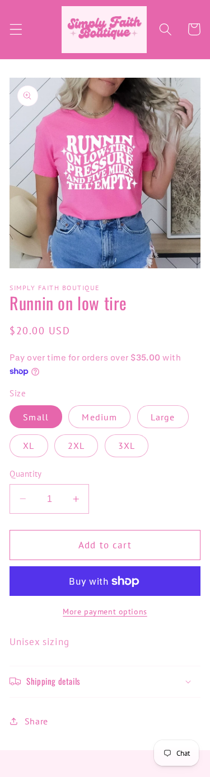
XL (28, 445)
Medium (99, 417)
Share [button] (36, 721)
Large (163, 417)
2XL (76, 445)
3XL (126, 445)
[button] (16, 29)
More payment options (105, 612)
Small (36, 417)
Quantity (26, 473)
